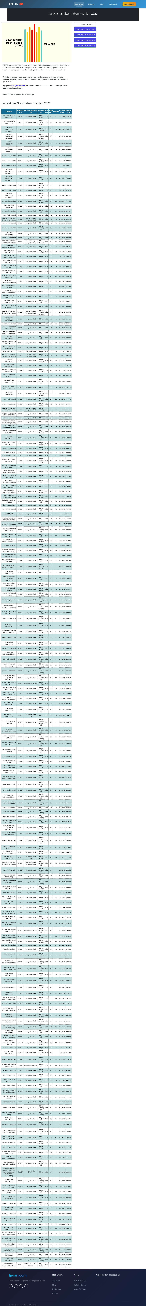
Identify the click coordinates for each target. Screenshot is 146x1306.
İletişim (55, 1293)
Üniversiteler (113, 4)
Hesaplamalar (129, 4)
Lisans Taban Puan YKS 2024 (85, 40)
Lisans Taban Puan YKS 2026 (85, 46)
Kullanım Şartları (80, 1285)
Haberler (91, 4)
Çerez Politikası (80, 1289)
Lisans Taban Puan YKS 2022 (85, 29)
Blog (101, 4)
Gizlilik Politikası (80, 1281)
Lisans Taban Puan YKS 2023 (85, 35)
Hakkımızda (56, 1289)
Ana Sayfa (79, 4)
